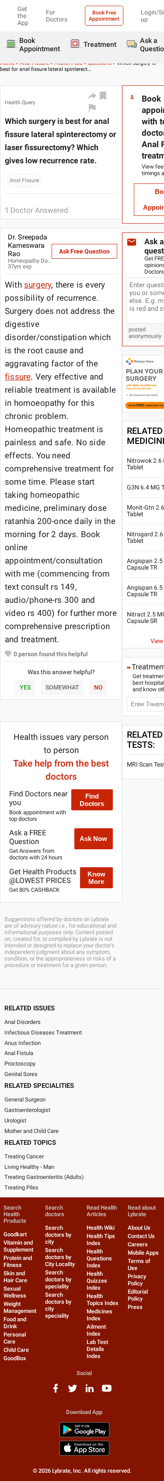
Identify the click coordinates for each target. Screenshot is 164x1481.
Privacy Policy (137, 1280)
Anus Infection (22, 1043)
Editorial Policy (138, 1295)
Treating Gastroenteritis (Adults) (44, 1177)
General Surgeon (24, 1099)
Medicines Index (99, 1315)
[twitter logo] (72, 1391)
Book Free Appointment (104, 16)
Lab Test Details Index (97, 1349)
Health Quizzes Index (97, 1280)
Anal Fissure (24, 180)
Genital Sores (21, 1074)
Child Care (16, 1350)
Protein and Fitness (17, 1261)
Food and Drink (14, 1323)
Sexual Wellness (14, 1292)
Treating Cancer (24, 1156)
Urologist (15, 1120)
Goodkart (15, 1234)
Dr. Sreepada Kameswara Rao (27, 245)
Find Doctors (92, 799)
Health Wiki (101, 1227)
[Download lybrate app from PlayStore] (84, 1435)
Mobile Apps (143, 1252)
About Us (139, 1227)
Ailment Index (96, 1330)
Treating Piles (21, 1187)
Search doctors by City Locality (60, 1257)
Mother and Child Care (31, 1131)
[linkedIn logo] (89, 1391)
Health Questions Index (99, 1258)
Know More (96, 877)
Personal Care (14, 1338)
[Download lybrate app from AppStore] (84, 1454)
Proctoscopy (19, 1063)
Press (135, 1307)
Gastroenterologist (27, 1110)
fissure (18, 377)
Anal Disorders (22, 1022)
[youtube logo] (106, 1391)
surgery (37, 285)
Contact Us (141, 1236)
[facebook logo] (55, 1391)
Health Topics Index (103, 1299)
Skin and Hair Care (15, 1277)
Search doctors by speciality (58, 1279)
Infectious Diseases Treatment (43, 1032)
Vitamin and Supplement (18, 1246)
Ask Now (93, 838)
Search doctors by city (58, 1234)
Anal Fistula (18, 1053)
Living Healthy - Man (29, 1167)
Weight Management (19, 1307)
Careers (138, 1244)
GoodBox (14, 1358)
